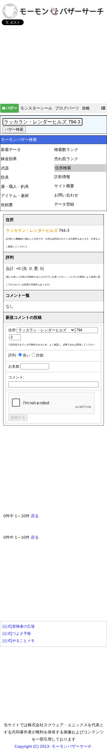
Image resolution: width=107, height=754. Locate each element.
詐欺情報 (62, 176)
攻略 (86, 108)
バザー (11, 108)
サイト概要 (64, 186)
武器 (5, 168)
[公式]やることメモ (19, 641)
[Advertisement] (53, 67)
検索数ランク (66, 149)
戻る (35, 516)
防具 (5, 177)
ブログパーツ (67, 108)
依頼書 (7, 204)
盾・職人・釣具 (15, 186)
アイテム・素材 (15, 195)
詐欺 (40, 355)
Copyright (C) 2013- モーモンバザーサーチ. (54, 746)
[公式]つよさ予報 (17, 634)
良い (26, 355)
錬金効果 (9, 158)
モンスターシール (36, 108)
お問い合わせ (66, 195)
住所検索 (63, 168)
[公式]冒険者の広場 (19, 626)
